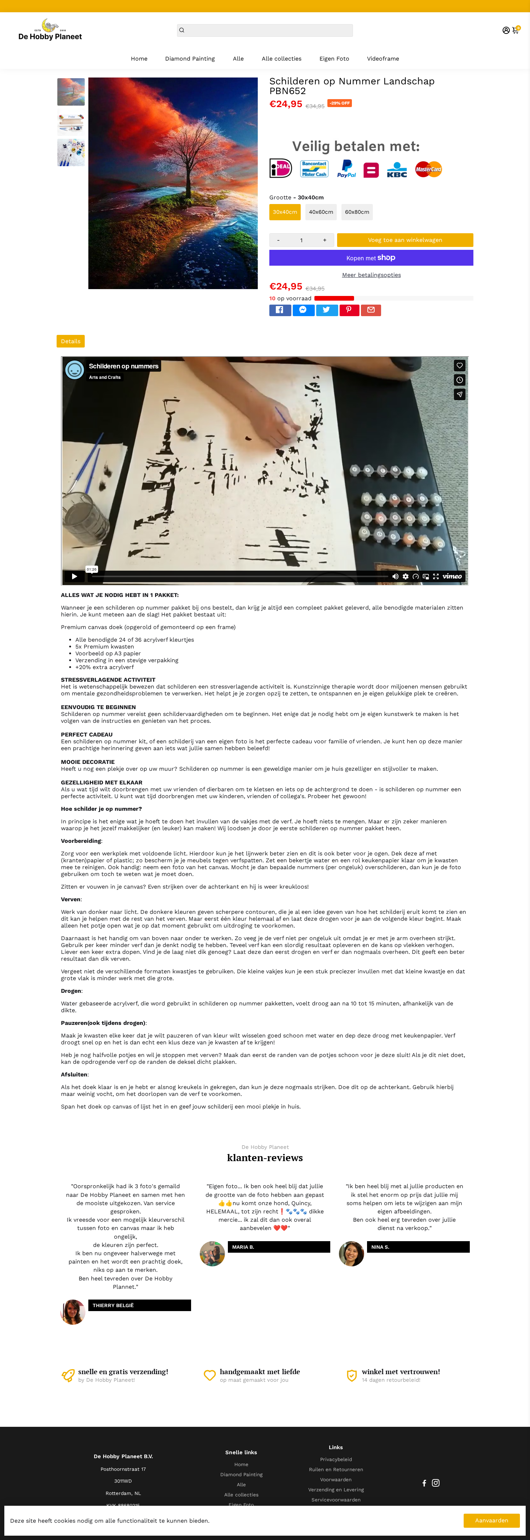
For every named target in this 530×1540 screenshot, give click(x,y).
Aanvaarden (491, 1520)
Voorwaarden (336, 1479)
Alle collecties (281, 58)
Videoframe (383, 58)
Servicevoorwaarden (336, 1500)
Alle (238, 58)
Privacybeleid (336, 1459)
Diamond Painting (190, 58)
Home (139, 58)
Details (70, 341)
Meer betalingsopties (371, 274)
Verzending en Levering (336, 1489)
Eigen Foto (334, 58)
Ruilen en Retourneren (336, 1469)
